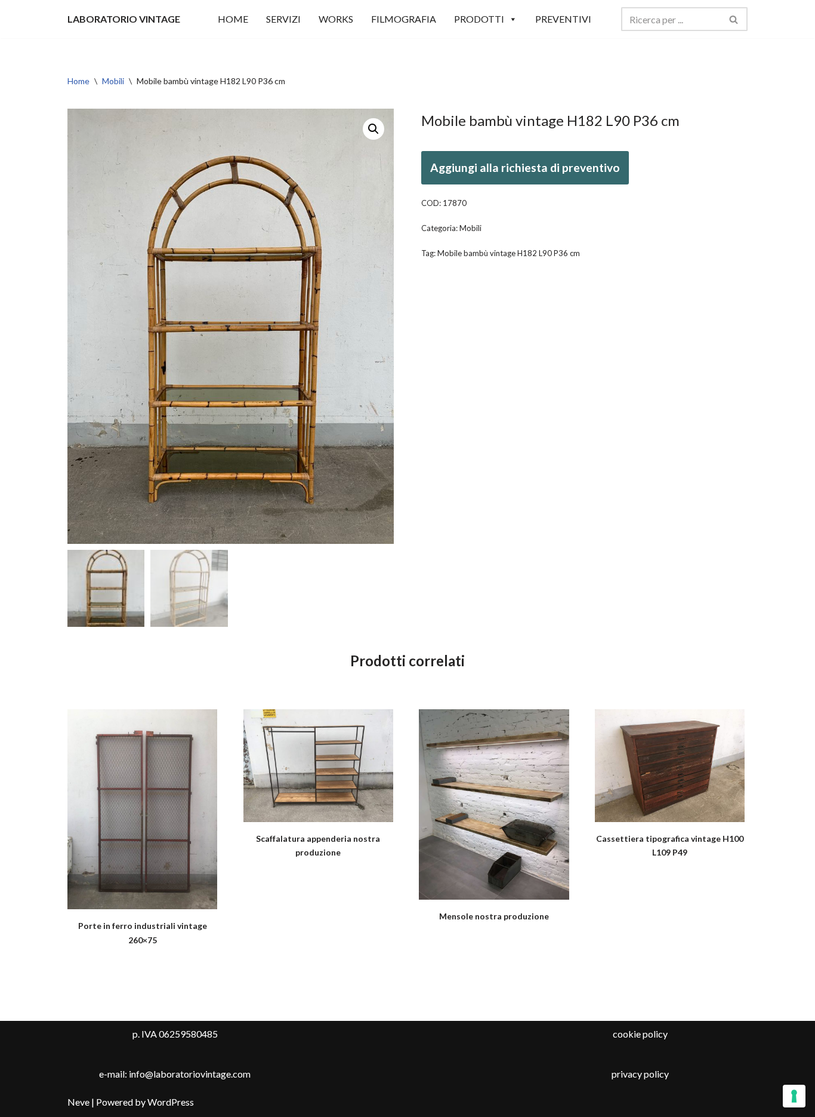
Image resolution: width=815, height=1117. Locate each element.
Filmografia (403, 18)
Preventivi (563, 18)
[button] (373, 129)
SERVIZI (283, 18)
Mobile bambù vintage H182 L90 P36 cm (508, 253)
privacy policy (640, 1073)
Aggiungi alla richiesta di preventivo (525, 167)
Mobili (113, 81)
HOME (233, 18)
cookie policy (640, 1033)
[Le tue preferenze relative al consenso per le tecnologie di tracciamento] (794, 1096)
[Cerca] (734, 19)
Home (78, 81)
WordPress (170, 1101)
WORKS (336, 18)
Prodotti (479, 18)
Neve (78, 1101)
